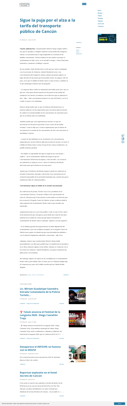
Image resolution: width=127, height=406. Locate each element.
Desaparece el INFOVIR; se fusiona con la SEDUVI (40, 348)
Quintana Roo (79, 53)
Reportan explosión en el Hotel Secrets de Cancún (38, 374)
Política (77, 52)
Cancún (77, 50)
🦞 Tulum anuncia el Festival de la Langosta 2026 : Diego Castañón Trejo (40, 315)
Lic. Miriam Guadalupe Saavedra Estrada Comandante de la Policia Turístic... (40, 292)
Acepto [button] (119, 403)
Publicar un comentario (33, 303)
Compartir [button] (78, 42)
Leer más (61, 303)
